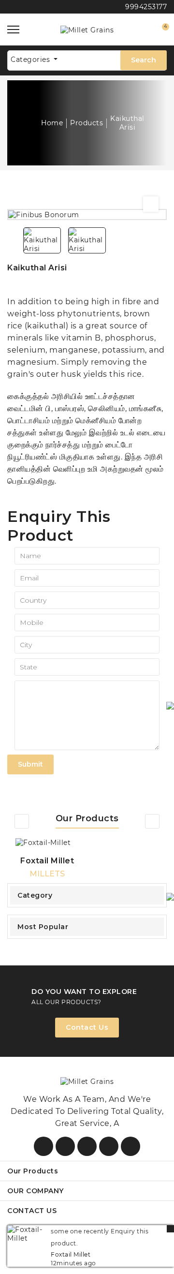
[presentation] (21, 821)
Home (52, 123)
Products (86, 123)
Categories (31, 59)
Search (143, 60)
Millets (47, 873)
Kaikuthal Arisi (127, 123)
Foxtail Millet (47, 860)
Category (34, 895)
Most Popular (42, 926)
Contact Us (87, 1027)
